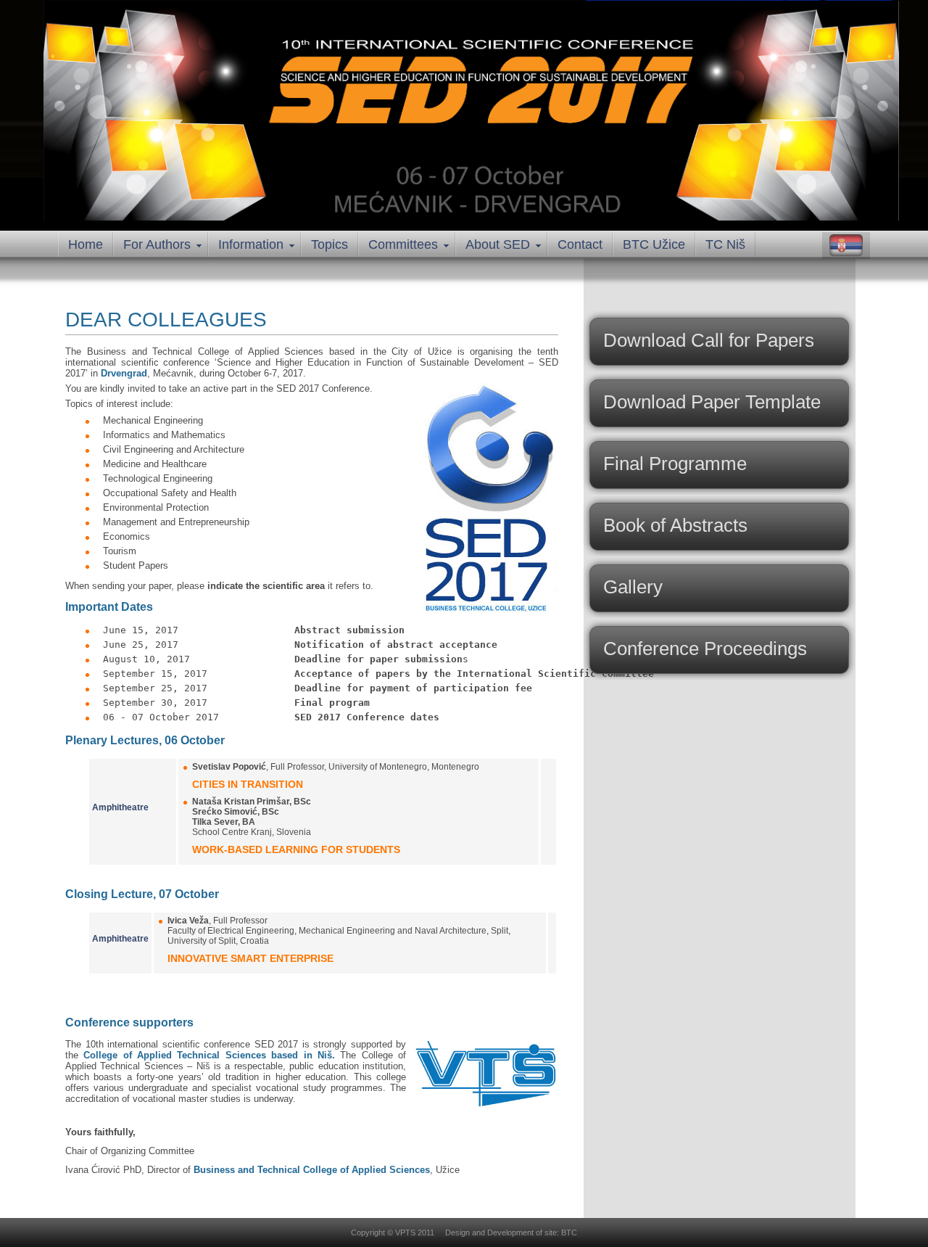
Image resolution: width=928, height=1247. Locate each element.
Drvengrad (124, 373)
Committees (403, 244)
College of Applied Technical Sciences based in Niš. (209, 1055)
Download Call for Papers (708, 340)
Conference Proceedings (705, 648)
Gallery (633, 587)
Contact (580, 244)
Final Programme (675, 463)
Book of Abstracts (675, 525)
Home (85, 244)
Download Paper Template (712, 402)
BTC (569, 1232)
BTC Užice (654, 244)
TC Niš (725, 244)
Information (250, 244)
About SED (497, 244)
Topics (329, 244)
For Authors (157, 244)
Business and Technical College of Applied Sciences (312, 1169)
